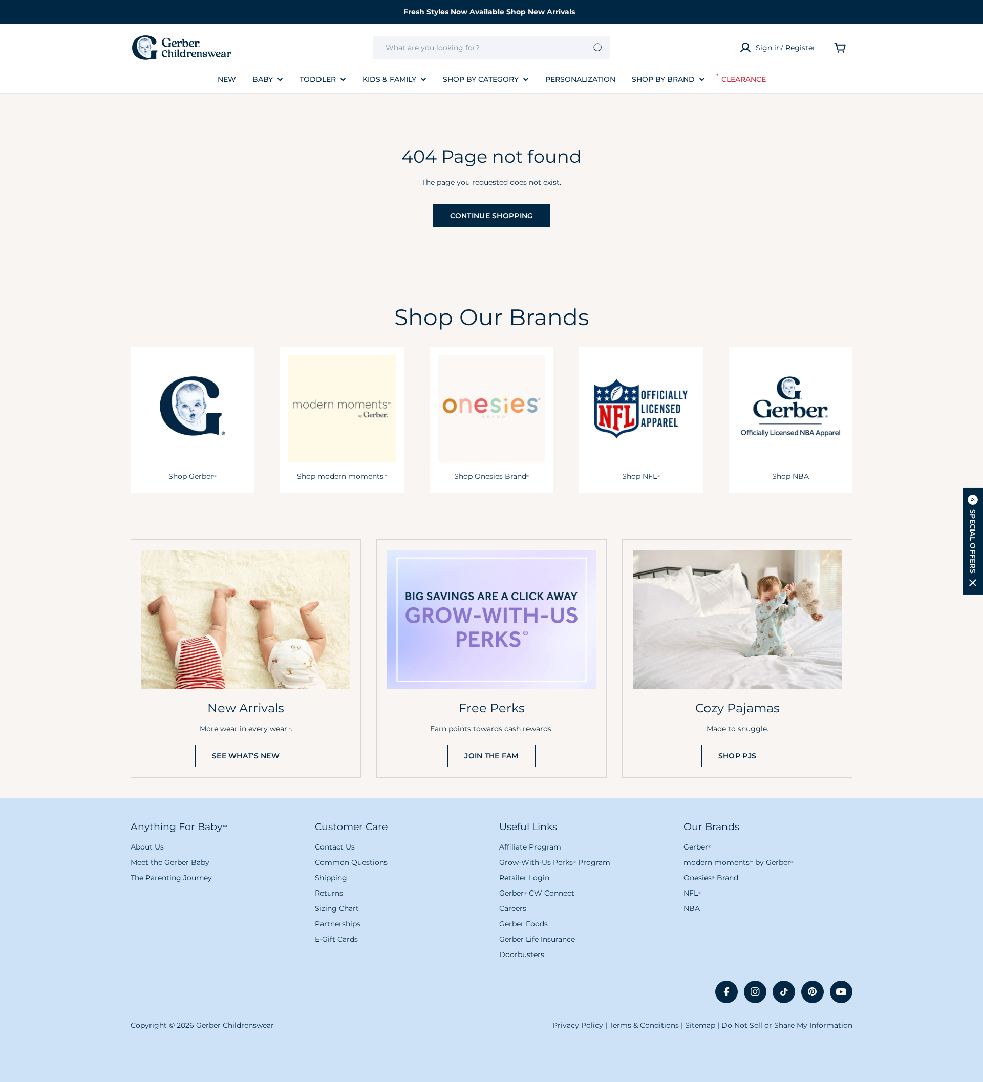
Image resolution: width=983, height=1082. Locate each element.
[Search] (598, 47)
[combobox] (491, 47)
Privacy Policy (577, 1025)
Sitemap (700, 1025)
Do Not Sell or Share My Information (786, 1025)
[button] (973, 541)
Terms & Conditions (644, 1025)
